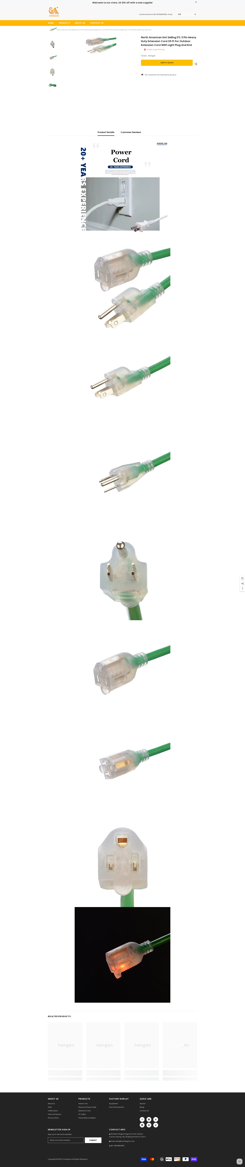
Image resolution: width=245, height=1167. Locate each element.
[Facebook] (142, 1119)
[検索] (187, 14)
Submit (93, 1140)
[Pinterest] (155, 1119)
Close (196, 2)
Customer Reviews (131, 132)
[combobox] (185, 14)
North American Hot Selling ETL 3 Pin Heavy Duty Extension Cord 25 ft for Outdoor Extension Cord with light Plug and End (168, 41)
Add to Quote (167, 62)
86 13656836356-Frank (163, 14)
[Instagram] (148, 1119)
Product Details (106, 132)
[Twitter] (155, 1125)
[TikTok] (142, 1125)
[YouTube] (148, 1125)
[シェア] (195, 64)
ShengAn (152, 56)
